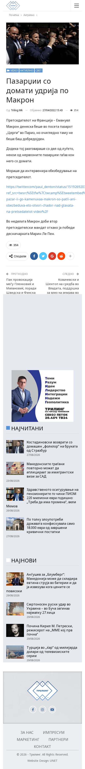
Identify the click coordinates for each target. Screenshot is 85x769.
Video (14, 70)
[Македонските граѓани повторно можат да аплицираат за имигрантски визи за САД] (15, 468)
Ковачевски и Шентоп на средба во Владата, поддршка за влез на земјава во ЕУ (62, 288)
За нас (27, 732)
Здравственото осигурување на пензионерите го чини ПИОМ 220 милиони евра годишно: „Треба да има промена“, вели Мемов (42, 497)
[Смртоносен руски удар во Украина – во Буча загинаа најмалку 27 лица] (15, 608)
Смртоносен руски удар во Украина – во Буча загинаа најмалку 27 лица (49, 608)
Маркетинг (28, 739)
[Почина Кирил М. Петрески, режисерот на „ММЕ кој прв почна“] (15, 630)
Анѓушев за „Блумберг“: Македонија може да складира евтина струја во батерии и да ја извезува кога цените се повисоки (41, 582)
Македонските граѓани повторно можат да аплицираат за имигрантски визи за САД (50, 470)
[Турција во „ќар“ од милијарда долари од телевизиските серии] (15, 652)
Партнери (58, 739)
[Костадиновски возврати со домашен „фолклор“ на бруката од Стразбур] (15, 446)
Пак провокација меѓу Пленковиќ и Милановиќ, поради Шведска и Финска (21, 286)
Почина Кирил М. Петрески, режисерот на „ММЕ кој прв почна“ (50, 630)
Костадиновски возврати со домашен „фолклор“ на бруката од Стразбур (52, 446)
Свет (38, 70)
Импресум (54, 732)
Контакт (42, 746)
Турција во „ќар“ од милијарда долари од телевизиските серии (52, 651)
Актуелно (26, 70)
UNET (54, 761)
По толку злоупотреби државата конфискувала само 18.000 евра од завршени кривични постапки (51, 525)
